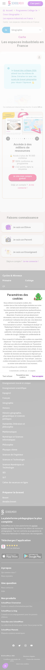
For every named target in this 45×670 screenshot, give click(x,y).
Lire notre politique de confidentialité (14, 367)
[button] (5, 666)
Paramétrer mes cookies (22, 376)
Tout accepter (37, 376)
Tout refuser (7, 376)
